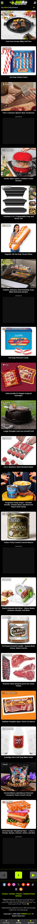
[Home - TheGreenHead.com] (18, 3)
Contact (12, 894)
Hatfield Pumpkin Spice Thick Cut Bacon (18, 722)
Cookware (7, 150)
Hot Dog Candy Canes (19, 77)
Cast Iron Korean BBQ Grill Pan (18, 41)
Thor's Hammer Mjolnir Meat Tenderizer (18, 113)
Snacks (6, 48)
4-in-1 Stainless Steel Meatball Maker (18, 467)
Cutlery (6, 579)
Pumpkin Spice (9, 693)
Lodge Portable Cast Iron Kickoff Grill (18, 431)
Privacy (19, 894)
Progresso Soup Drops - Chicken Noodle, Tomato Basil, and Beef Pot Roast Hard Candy (18, 505)
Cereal (5, 764)
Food (6, 365)
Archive (5, 894)
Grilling (6, 13)
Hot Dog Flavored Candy (18, 358)
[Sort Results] (34, 7)
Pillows (6, 225)
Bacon (6, 514)
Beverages (8, 728)
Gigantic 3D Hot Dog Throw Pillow (18, 254)
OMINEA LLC (26, 914)
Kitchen (7, 84)
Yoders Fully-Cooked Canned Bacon (18, 542)
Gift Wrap (7, 802)
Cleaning (7, 655)
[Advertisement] (18, 131)
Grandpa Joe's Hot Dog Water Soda (18, 757)
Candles (6, 617)
